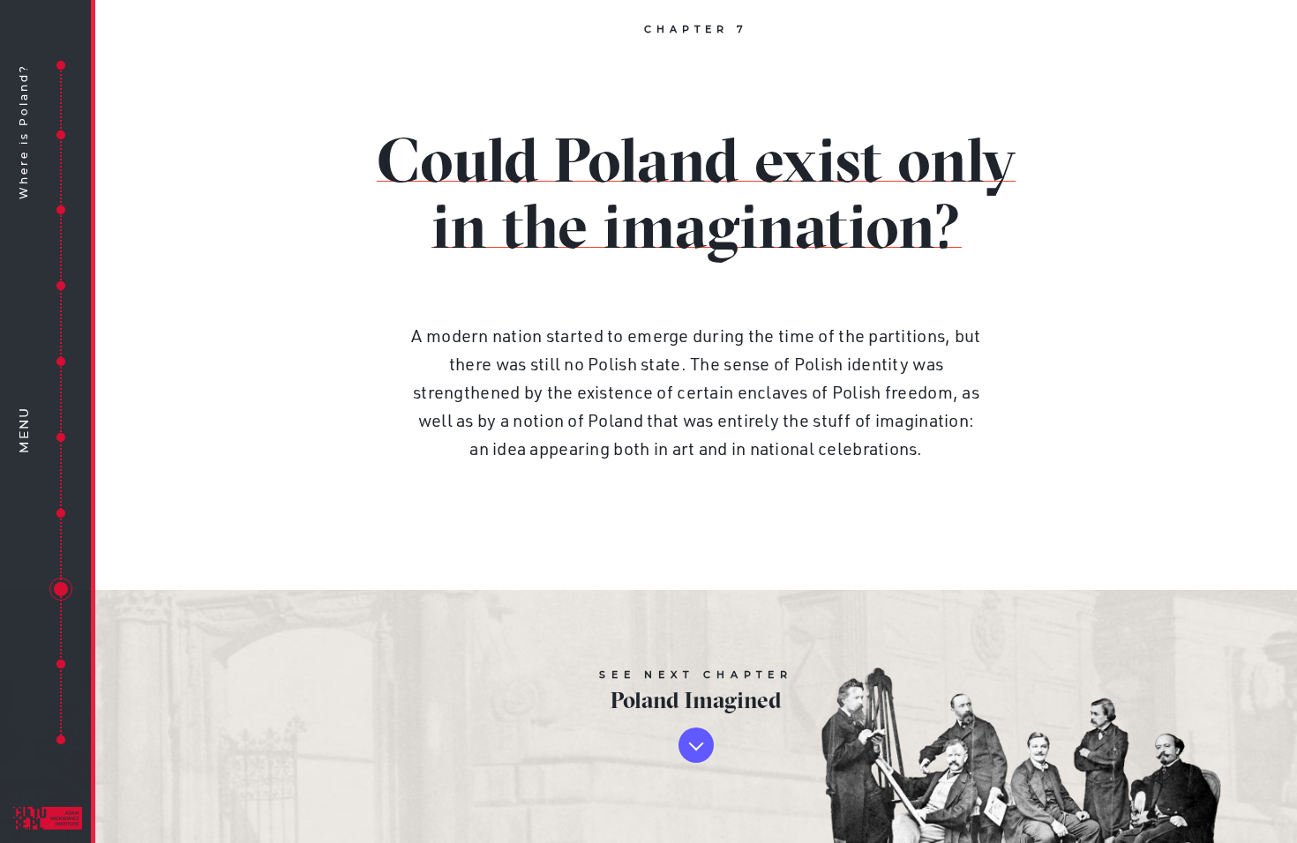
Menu (25, 429)
